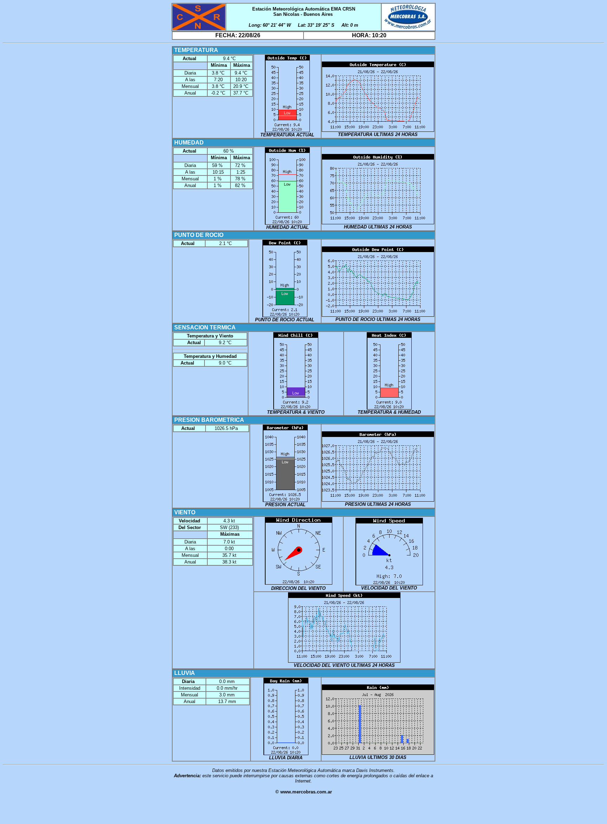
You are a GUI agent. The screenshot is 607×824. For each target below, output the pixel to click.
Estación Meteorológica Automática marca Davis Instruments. (331, 770)
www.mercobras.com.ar (306, 791)
